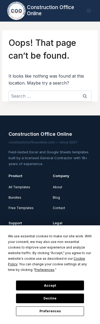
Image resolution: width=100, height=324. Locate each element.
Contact (59, 208)
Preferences (50, 311)
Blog (56, 197)
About (57, 187)
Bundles (15, 197)
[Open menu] (89, 10)
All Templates (19, 187)
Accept (50, 285)
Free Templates (21, 208)
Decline (50, 298)
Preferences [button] (44, 270)
